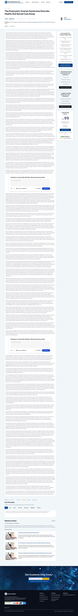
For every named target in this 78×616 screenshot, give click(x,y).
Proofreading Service (44, 599)
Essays (9, 8)
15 (33, 453)
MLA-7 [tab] (14, 507)
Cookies (68, 611)
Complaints (71, 611)
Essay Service (42, 595)
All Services (42, 601)
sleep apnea (11, 18)
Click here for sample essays (33, 22)
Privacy (56, 611)
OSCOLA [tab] (39, 507)
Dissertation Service (44, 597)
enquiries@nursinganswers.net (69, 594)
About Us (48, 2)
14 (25, 420)
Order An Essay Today (65, 129)
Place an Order (69, 2)
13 (36, 394)
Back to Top (7, 607)
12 (11, 327)
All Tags (53, 520)
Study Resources (35, 2)
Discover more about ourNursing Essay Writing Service (65, 65)
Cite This (13, 26)
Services (27, 2)
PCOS (6, 18)
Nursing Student (67, 19)
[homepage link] (5, 8)
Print (7, 26)
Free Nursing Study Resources (55, 599)
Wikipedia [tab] (33, 507)
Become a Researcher (55, 597)
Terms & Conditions (60, 611)
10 (49, 221)
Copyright (64, 611)
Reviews (43, 2)
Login (62, 2)
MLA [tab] (10, 507)
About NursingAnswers (55, 595)
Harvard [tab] (20, 507)
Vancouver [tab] (26, 507)
